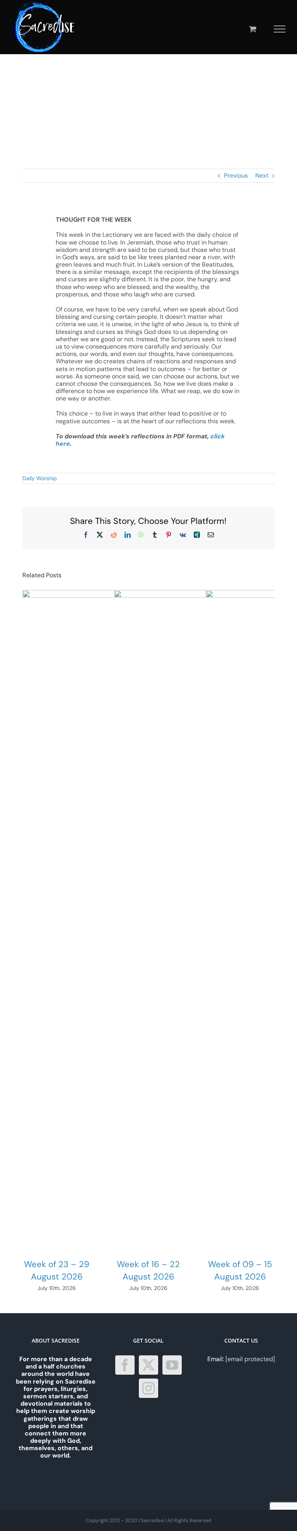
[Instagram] (148, 1388)
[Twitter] (148, 1365)
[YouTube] (172, 1365)
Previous (236, 175)
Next (261, 175)
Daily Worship (39, 478)
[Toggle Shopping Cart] (252, 29)
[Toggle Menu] (279, 29)
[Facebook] (125, 1365)
